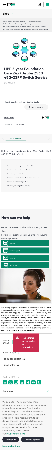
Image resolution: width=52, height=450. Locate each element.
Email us (12, 258)
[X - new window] (10, 382)
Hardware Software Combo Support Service (16, 24)
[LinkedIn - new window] (5, 382)
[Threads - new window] (22, 382)
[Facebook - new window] (28, 382)
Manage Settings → (11, 446)
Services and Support (19, 21)
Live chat (12, 243)
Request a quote (36, 106)
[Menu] (47, 4)
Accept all (11, 439)
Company (8, 391)
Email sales (9, 365)
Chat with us (19, 124)
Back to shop (7, 21)
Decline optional (33, 439)
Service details (9, 117)
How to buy (13, 265)
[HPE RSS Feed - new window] (39, 382)
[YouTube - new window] (33, 382)
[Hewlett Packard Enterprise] (9, 4)
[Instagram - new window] (16, 382)
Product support (15, 250)
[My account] (39, 4)
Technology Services (34, 21)
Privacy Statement (15, 433)
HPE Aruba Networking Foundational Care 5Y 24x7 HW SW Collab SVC (25, 26)
